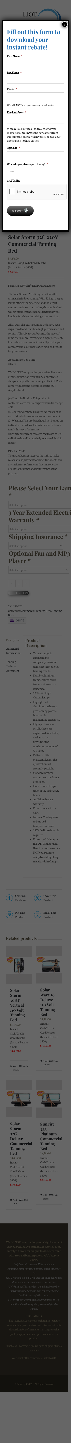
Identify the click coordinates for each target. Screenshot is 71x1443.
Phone (12, 89)
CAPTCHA (13, 180)
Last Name (14, 72)
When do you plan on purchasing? (27, 164)
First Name (14, 56)
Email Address (16, 112)
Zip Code (13, 148)
